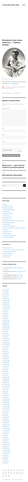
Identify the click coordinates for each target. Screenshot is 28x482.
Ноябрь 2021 (6, 382)
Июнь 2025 (5, 313)
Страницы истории (7, 231)
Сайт (3, 141)
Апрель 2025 (6, 316)
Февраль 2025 (6, 320)
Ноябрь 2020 (6, 404)
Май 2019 (5, 437)
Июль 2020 (5, 411)
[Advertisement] (14, 24)
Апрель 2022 (6, 373)
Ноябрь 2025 (6, 304)
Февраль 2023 (6, 357)
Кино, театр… (6, 215)
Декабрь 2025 (6, 302)
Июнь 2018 (5, 457)
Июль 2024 (5, 329)
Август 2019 (6, 431)
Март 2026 (5, 296)
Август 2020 (6, 410)
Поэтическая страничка (8, 237)
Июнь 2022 (5, 369)
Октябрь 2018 (6, 450)
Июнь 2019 (5, 435)
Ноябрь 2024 (6, 324)
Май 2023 (5, 351)
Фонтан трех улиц (7, 255)
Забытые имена (6, 224)
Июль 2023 (5, 347)
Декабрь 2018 (6, 446)
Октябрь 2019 (6, 428)
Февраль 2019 (6, 442)
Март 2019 (5, 441)
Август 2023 (6, 346)
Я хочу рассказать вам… (11, 5)
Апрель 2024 (6, 335)
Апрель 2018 (6, 461)
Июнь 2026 (5, 293)
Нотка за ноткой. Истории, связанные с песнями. (14, 228)
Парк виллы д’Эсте (7, 247)
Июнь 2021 (5, 391)
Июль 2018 (5, 455)
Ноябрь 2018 (6, 448)
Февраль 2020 (6, 420)
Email (3, 134)
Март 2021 (5, 397)
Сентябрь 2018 (6, 452)
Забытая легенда (15, 83)
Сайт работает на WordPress (17, 479)
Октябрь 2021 (6, 384)
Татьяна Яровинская (8, 93)
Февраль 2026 (6, 298)
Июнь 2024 (5, 331)
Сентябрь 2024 (6, 327)
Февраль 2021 (6, 399)
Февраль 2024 (6, 338)
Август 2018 (6, 453)
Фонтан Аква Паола (7, 253)
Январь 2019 (6, 444)
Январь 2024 (6, 340)
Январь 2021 (6, 400)
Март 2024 (5, 337)
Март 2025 (5, 318)
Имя (3, 128)
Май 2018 (5, 459)
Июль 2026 (5, 291)
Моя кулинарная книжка (8, 222)
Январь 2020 (6, 422)
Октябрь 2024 (6, 326)
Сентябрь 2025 (6, 307)
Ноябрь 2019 (6, 426)
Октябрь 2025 (6, 305)
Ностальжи (5, 229)
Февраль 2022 (6, 377)
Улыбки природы (7, 233)
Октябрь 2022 (6, 364)
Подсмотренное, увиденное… (10, 235)
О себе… (5, 204)
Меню (23, 4)
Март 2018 (5, 462)
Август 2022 (6, 366)
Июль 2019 (5, 433)
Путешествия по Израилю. (9, 209)
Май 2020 (5, 415)
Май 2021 (5, 393)
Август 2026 (6, 289)
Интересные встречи (8, 207)
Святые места (6, 211)
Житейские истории (7, 206)
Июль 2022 (5, 368)
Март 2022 (5, 375)
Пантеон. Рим (6, 257)
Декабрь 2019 (6, 424)
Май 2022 (5, 371)
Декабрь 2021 (6, 380)
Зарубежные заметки (8, 213)
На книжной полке (7, 217)
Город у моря (20, 275)
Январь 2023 (6, 358)
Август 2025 (6, 309)
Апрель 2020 (6, 417)
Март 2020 (5, 419)
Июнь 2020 (5, 413)
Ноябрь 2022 (6, 362)
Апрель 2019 (6, 439)
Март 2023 (5, 355)
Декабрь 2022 (6, 360)
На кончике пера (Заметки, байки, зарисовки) (13, 220)
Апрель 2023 (6, 353)
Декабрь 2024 (6, 322)
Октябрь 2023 (6, 342)
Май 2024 (5, 333)
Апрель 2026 (6, 295)
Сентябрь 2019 (6, 430)
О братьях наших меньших (9, 226)
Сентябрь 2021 (6, 386)
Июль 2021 (5, 389)
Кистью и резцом (7, 218)
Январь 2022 (6, 379)
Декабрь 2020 (6, 402)
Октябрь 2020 (6, 406)
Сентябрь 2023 (6, 344)
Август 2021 (6, 388)
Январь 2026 (6, 300)
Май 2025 (5, 315)
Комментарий (6, 108)
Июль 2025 (5, 311)
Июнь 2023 (5, 349)
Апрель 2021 (6, 395)
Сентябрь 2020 (6, 408)
